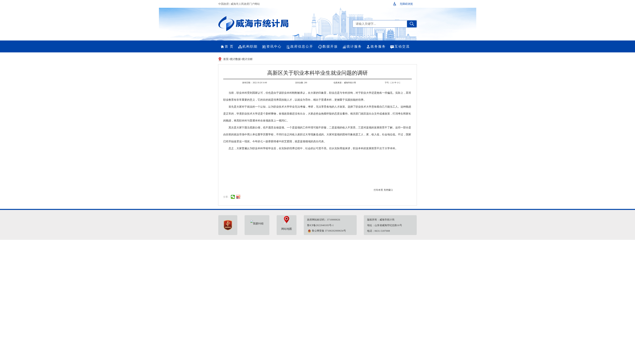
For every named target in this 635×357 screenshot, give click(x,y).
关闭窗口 (388, 190)
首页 (226, 59)
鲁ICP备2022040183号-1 (320, 225)
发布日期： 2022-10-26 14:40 (254, 82)
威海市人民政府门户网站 (245, 3)
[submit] (412, 24)
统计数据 (235, 59)
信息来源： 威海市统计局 (345, 82)
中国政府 (223, 3)
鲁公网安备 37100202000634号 (329, 230)
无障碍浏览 (406, 3)
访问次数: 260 (301, 82)
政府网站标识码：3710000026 (323, 219)
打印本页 (378, 190)
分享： (226, 197)
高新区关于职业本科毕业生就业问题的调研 (317, 73)
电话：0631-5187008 (378, 231)
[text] (379, 24)
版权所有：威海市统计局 (380, 219)
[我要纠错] (257, 223)
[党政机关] (227, 225)
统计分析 (247, 59)
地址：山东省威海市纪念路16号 (384, 225)
